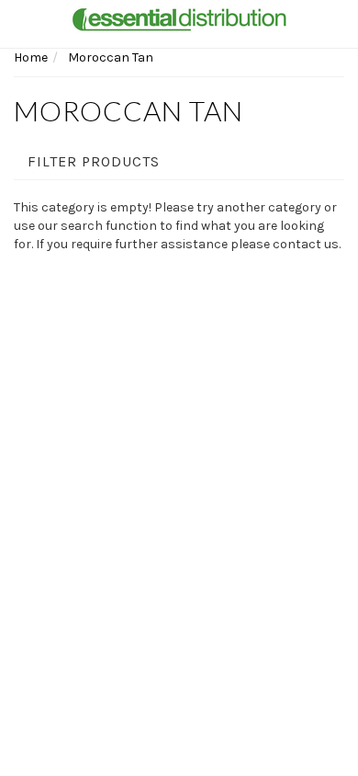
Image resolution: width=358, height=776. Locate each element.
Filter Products (94, 162)
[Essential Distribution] (179, 18)
